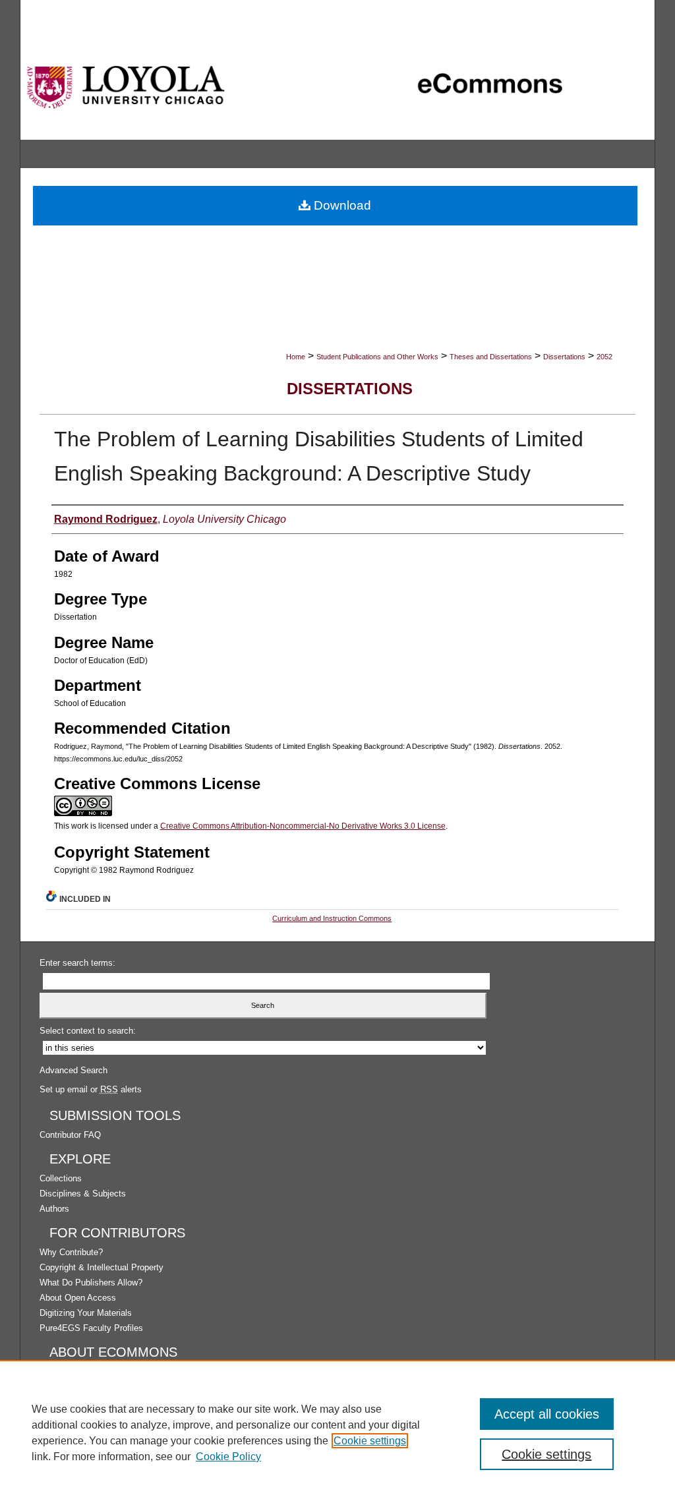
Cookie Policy (228, 1456)
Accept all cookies (546, 1414)
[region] (337, 1432)
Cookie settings (370, 1440)
